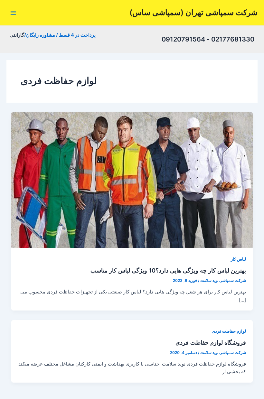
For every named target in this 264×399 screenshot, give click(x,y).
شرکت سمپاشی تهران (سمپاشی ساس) (193, 12)
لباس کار (238, 259)
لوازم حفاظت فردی (229, 331)
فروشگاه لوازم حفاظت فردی (210, 342)
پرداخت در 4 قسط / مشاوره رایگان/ (60, 35)
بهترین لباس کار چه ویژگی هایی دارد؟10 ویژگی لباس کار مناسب (168, 270)
